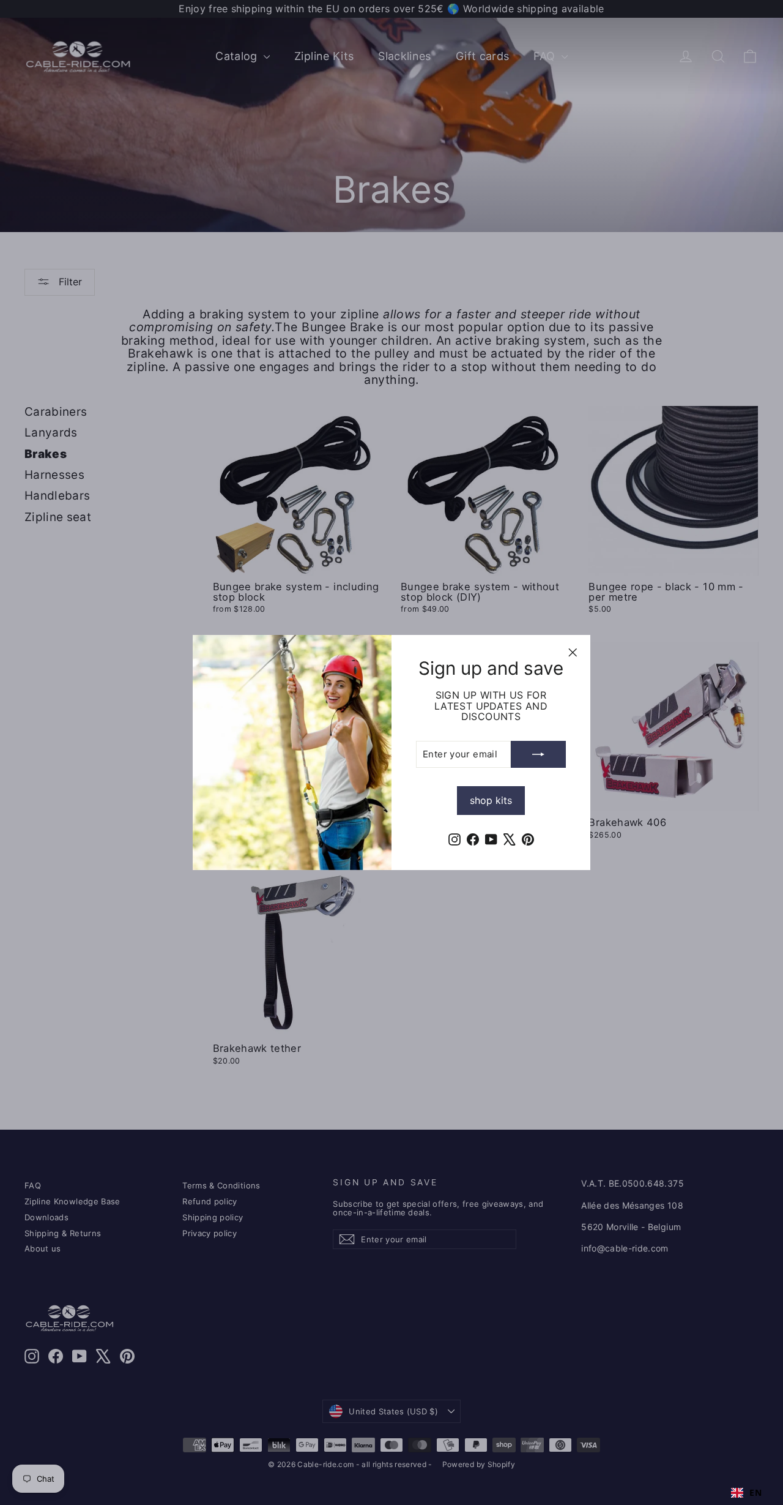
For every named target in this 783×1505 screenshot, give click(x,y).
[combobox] (746, 1493)
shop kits (491, 800)
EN (755, 1493)
